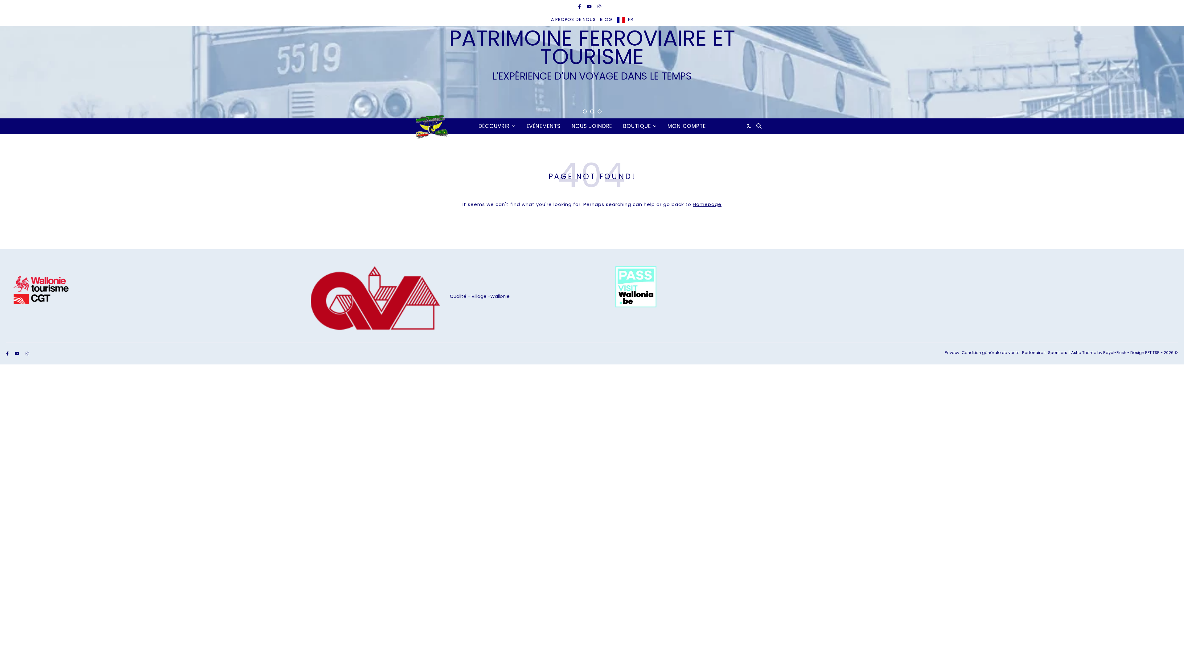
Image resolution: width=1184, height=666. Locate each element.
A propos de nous (573, 19)
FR (630, 19)
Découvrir (494, 126)
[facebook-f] (580, 6)
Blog (606, 19)
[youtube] (590, 6)
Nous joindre (592, 126)
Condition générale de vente (991, 353)
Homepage (707, 204)
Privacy (952, 353)
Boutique (637, 126)
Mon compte (686, 126)
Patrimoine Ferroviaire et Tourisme (592, 47)
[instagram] (599, 6)
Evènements (544, 126)
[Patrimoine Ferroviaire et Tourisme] (431, 126)
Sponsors (1057, 353)
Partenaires (1034, 353)
